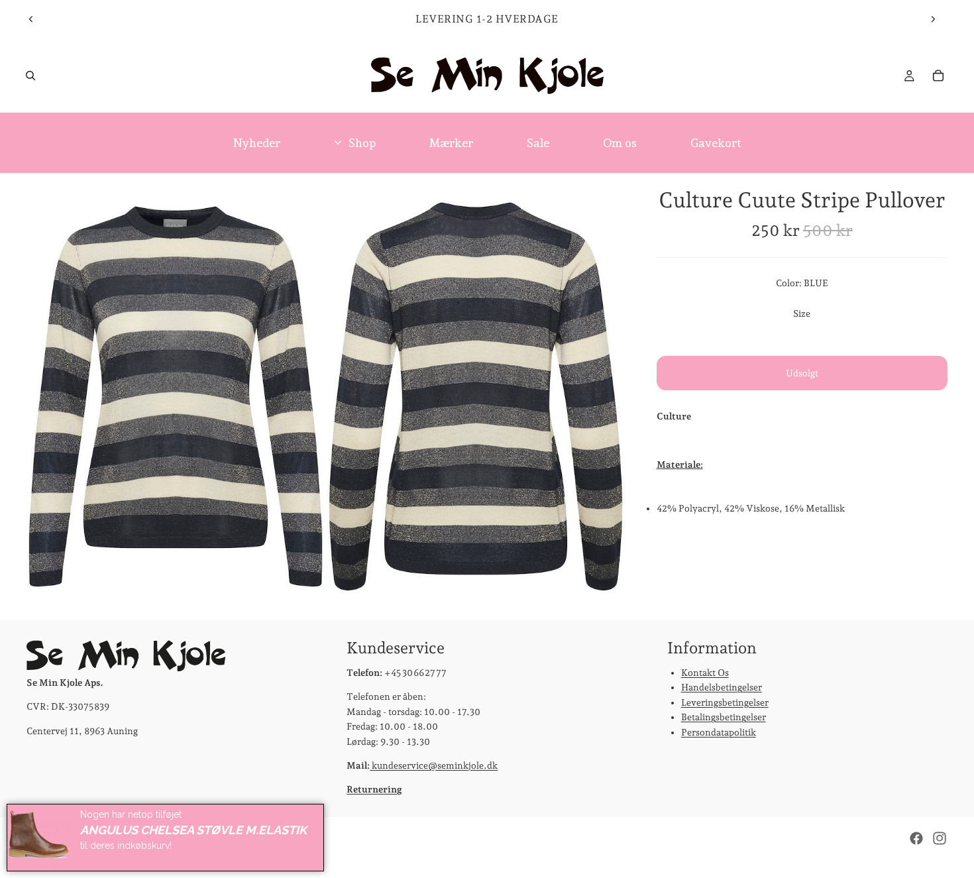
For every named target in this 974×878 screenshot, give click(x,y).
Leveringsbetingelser (725, 702)
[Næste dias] (932, 19)
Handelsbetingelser (721, 688)
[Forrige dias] (31, 19)
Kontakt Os (705, 672)
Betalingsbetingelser (723, 717)
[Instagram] (939, 838)
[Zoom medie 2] (476, 396)
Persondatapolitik (718, 732)
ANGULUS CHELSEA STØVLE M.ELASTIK (193, 830)
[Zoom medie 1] (176, 396)
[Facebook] (916, 838)
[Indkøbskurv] (938, 75)
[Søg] (30, 75)
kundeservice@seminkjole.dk (434, 765)
